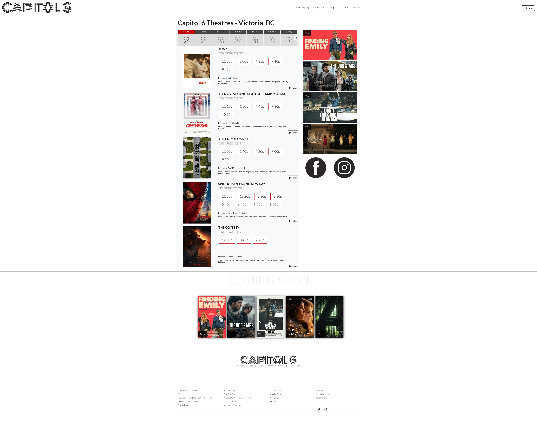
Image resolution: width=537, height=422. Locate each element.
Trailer (294, 88)
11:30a (227, 61)
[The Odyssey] (197, 246)
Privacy (273, 401)
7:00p (275, 151)
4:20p (259, 151)
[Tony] (197, 67)
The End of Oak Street (187, 390)
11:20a (227, 196)
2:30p (261, 196)
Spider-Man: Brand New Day (190, 401)
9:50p (274, 204)
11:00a (227, 151)
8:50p (258, 204)
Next (296, 38)
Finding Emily (229, 390)
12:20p (245, 196)
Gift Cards (344, 7)
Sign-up (529, 8)
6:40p (242, 204)
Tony (180, 394)
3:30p (277, 196)
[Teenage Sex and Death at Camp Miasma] (197, 112)
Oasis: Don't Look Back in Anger (238, 398)
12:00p (227, 240)
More (356, 7)
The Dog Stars (230, 394)
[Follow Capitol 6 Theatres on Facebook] (319, 409)
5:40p (226, 204)
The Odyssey (184, 405)
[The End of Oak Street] (197, 157)
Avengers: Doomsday (233, 405)
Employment (321, 398)
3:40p (244, 240)
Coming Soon (319, 7)
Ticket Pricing (275, 390)
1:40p (244, 151)
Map (332, 7)
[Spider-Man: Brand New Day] (197, 202)
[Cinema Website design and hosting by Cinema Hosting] (268, 418)
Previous (179, 38)
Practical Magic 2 (231, 401)
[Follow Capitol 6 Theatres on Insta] (325, 409)
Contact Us (321, 390)
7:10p (275, 61)
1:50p (244, 106)
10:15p (227, 114)
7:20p (260, 240)
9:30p (226, 159)
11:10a (227, 106)
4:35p (259, 61)
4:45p (259, 106)
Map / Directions (323, 394)
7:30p (275, 106)
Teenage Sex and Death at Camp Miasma (195, 398)
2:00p (244, 61)
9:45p (226, 69)
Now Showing (302, 7)
